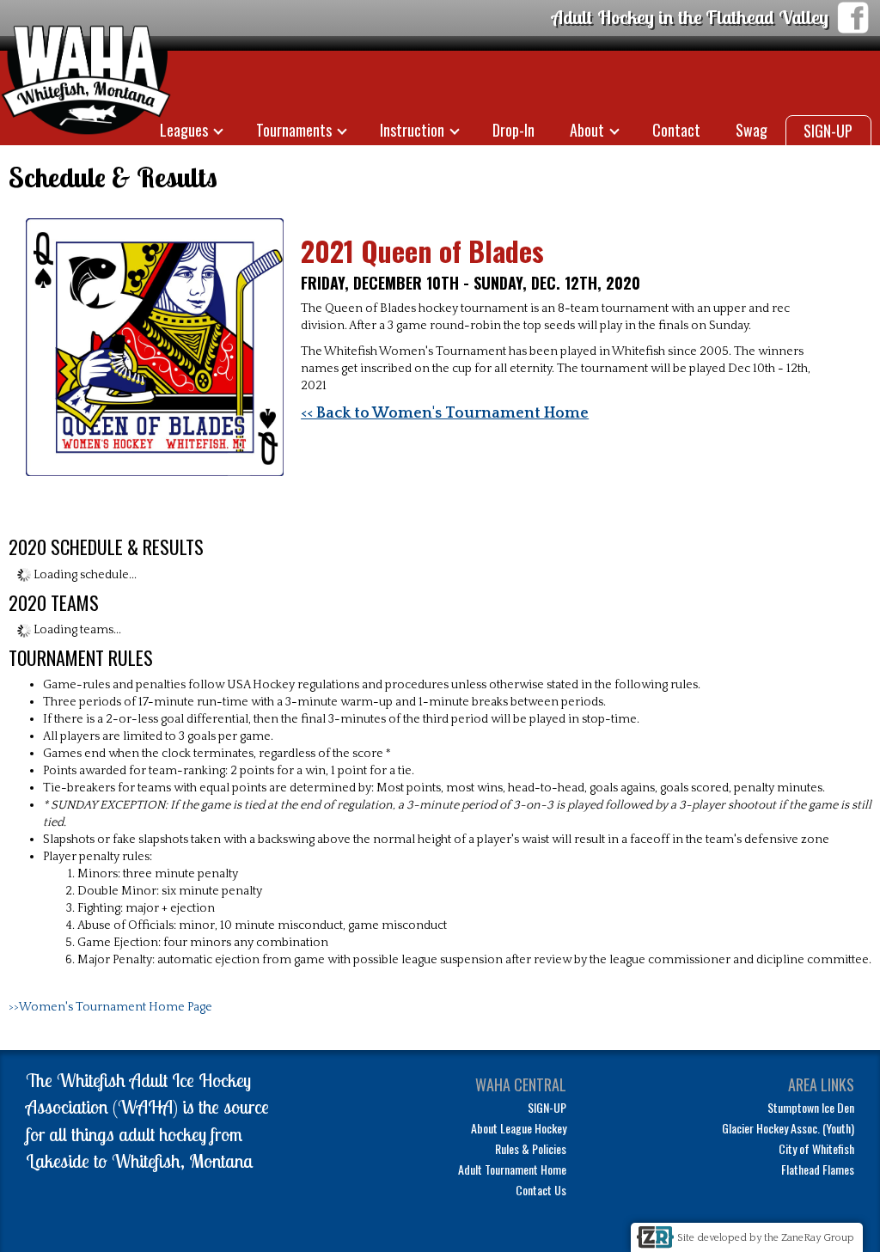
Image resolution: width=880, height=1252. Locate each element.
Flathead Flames (817, 1169)
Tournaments (294, 130)
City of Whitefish (816, 1148)
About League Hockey (518, 1128)
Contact (676, 130)
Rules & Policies (530, 1148)
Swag (751, 130)
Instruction (412, 130)
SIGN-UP (828, 130)
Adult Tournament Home (512, 1169)
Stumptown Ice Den (810, 1107)
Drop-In (513, 130)
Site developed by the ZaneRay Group (765, 1237)
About (587, 130)
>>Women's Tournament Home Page (110, 1007)
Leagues (184, 130)
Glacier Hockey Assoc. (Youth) (788, 1128)
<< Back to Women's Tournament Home (445, 413)
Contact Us (541, 1190)
